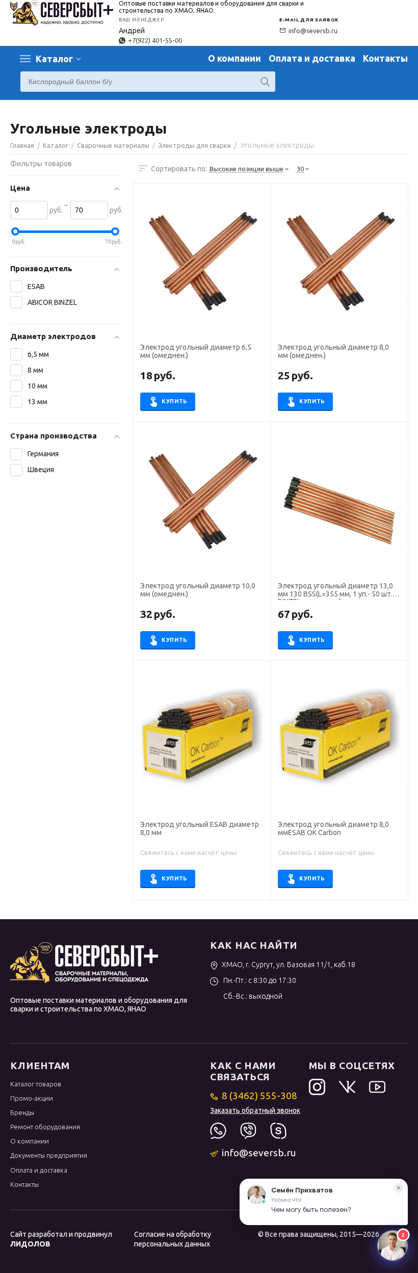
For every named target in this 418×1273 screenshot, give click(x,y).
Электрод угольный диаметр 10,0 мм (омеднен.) (197, 589)
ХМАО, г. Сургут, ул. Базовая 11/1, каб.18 (288, 964)
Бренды (22, 1112)
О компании (234, 58)
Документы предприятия (48, 1155)
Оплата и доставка (312, 58)
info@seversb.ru (313, 30)
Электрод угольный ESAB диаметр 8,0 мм (199, 828)
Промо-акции (31, 1098)
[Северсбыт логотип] (61, 11)
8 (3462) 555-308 (259, 1095)
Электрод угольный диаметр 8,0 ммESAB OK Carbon (333, 828)
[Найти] (265, 81)
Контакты (385, 58)
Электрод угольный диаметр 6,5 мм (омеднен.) (195, 351)
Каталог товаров (35, 1083)
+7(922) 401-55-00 (155, 40)
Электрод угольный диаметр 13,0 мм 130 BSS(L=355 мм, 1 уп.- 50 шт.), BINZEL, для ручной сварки (337, 591)
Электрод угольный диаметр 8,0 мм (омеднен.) (333, 351)
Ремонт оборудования (45, 1126)
